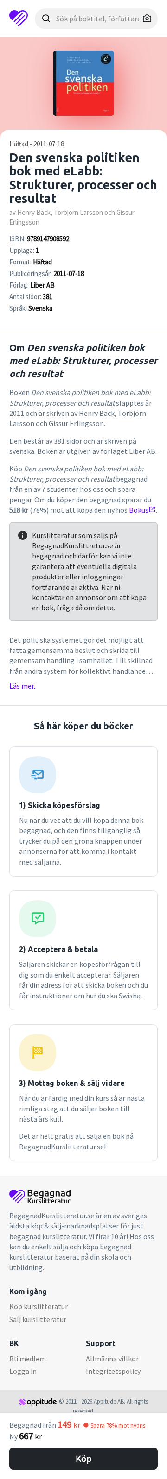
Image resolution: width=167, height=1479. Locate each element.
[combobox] (96, 18)
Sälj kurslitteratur (37, 1319)
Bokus (138, 509)
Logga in (23, 1371)
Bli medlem (27, 1358)
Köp (84, 1458)
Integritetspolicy (113, 1371)
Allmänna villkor (112, 1358)
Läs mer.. (23, 685)
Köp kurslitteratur (38, 1306)
